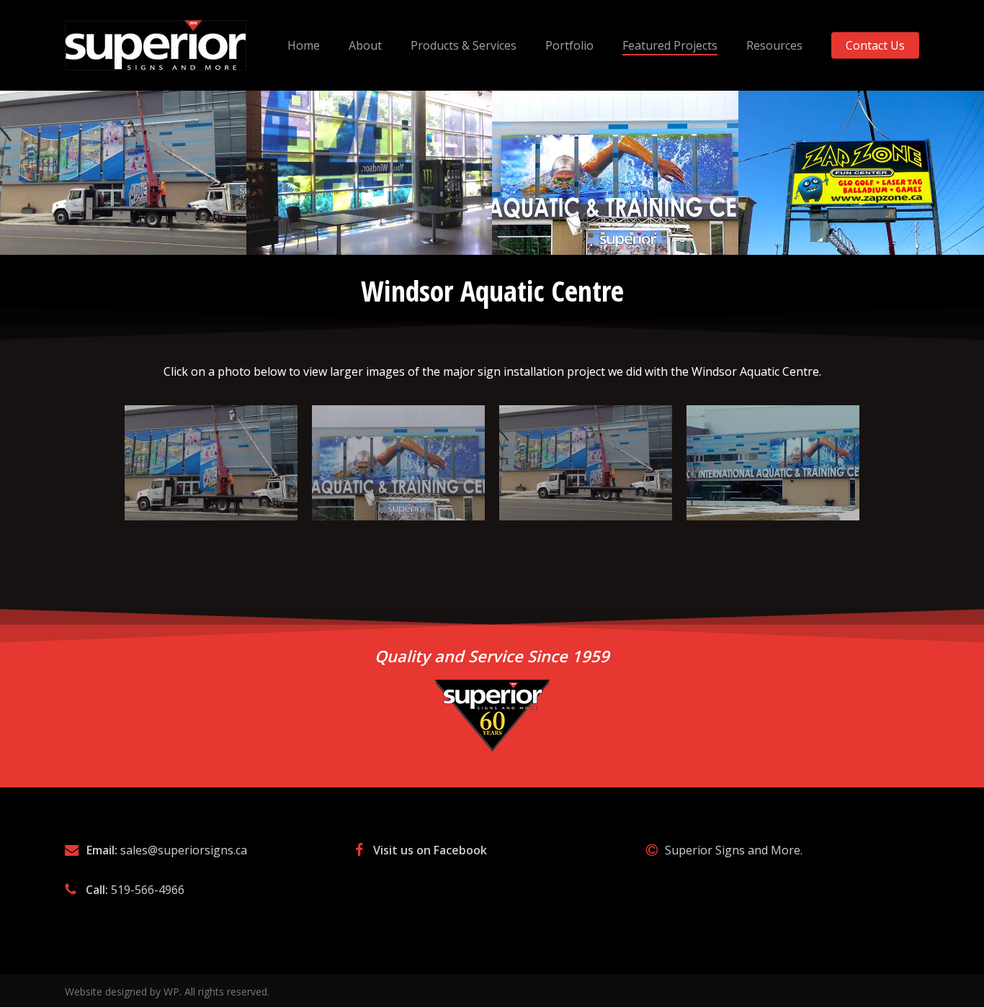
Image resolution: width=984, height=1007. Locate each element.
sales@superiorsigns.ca (183, 850)
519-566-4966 (147, 890)
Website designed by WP (122, 991)
